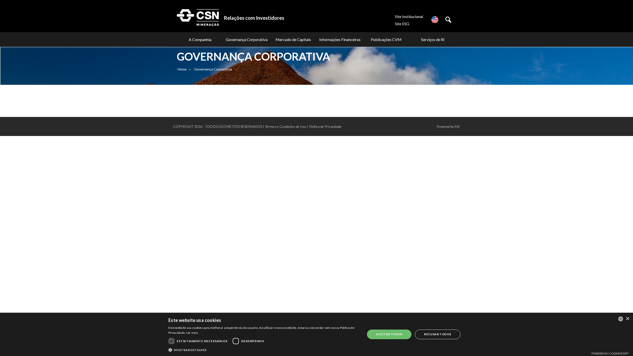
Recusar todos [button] (437, 334)
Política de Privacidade (325, 126)
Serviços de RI (433, 39)
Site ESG (402, 23)
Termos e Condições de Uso (285, 126)
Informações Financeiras (340, 39)
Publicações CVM (386, 39)
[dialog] (316, 334)
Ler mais (192, 332)
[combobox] (620, 318)
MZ (457, 126)
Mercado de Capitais (293, 39)
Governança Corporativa (247, 39)
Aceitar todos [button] (389, 334)
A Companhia (200, 39)
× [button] (627, 319)
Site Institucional (409, 16)
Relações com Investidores (254, 18)
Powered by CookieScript (610, 353)
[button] (263, 349)
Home (182, 69)
